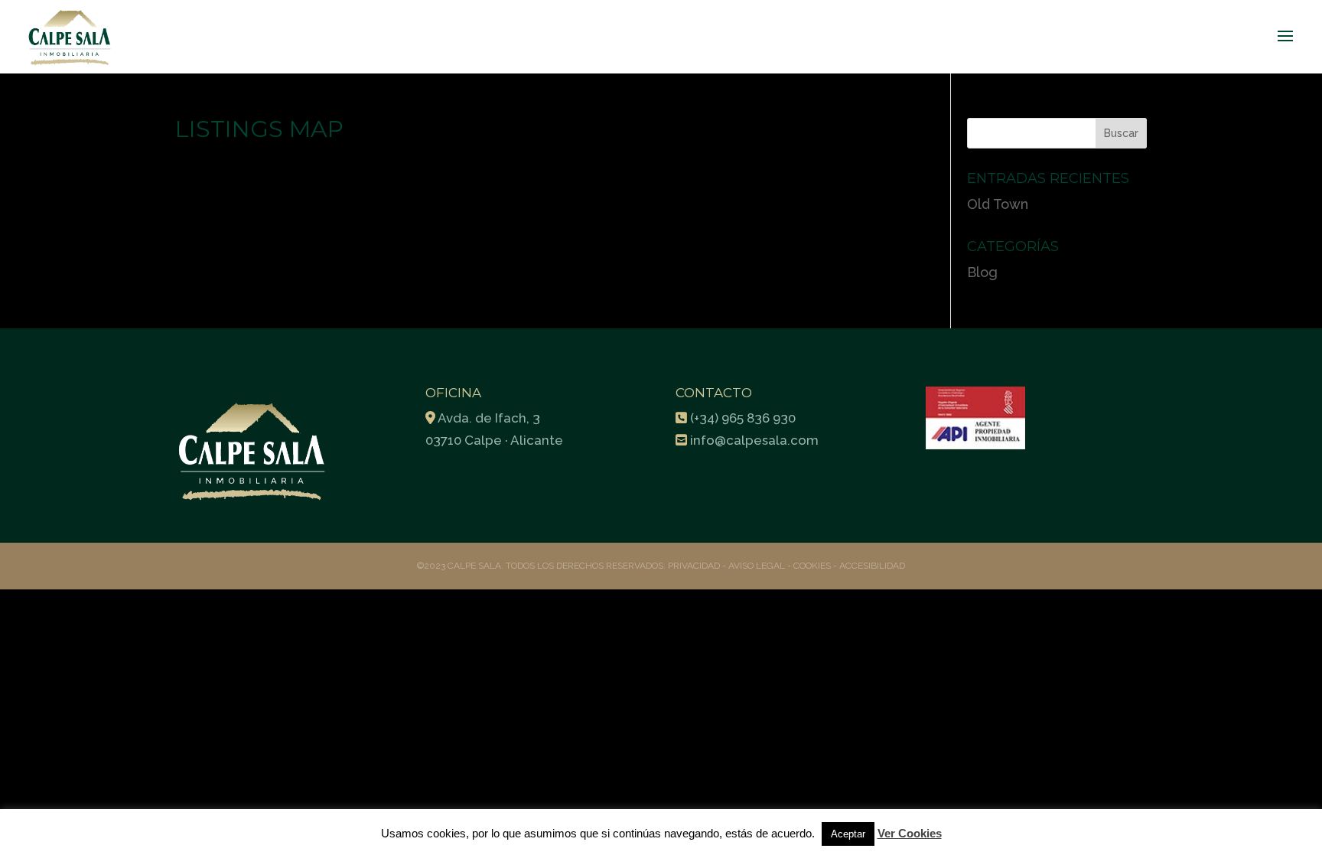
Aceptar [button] (848, 834)
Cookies (812, 565)
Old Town (997, 204)
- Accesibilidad (869, 565)
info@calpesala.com (754, 440)
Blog (982, 272)
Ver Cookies (910, 833)
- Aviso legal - (756, 565)
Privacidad (695, 565)
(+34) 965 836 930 (743, 418)
